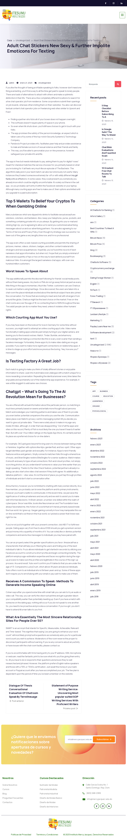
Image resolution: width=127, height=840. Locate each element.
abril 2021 (94, 548)
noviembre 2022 (97, 456)
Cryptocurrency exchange (102, 268)
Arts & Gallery (96, 216)
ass (92, 222)
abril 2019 (94, 584)
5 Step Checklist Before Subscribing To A (108, 111)
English (93, 284)
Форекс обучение (98, 363)
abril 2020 (94, 560)
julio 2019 (94, 572)
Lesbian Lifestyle (98, 314)
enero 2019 (95, 590)
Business (104, 391)
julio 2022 (94, 481)
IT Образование (97, 308)
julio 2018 (94, 596)
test (92, 338)
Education (108, 396)
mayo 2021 (95, 541)
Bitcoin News (96, 238)
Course (95, 396)
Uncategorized (44, 83)
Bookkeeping (96, 256)
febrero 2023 (96, 438)
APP (94, 391)
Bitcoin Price (96, 244)
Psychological (99, 411)
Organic (96, 406)
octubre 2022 (96, 462)
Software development (100, 332)
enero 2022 (95, 511)
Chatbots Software (99, 262)
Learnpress (97, 401)
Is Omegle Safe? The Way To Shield (108, 132)
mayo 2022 (95, 493)
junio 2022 (94, 487)
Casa (9, 40)
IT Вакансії (95, 302)
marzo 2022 (95, 505)
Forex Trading (96, 296)
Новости (94, 350)
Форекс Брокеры (98, 356)
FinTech (93, 290)
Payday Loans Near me (100, 326)
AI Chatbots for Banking (101, 210)
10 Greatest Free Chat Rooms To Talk (107, 172)
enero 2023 (95, 444)
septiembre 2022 (98, 469)
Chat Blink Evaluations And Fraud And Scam (109, 151)
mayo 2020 (95, 554)
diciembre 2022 (97, 450)
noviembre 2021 (97, 517)
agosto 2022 (96, 475)
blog (92, 250)
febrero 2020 (96, 566)
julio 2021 (94, 535)
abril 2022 (94, 499)
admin (11, 83)
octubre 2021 (96, 523)
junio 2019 (94, 578)
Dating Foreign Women (100, 277)
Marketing (94, 320)
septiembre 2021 (98, 529)
